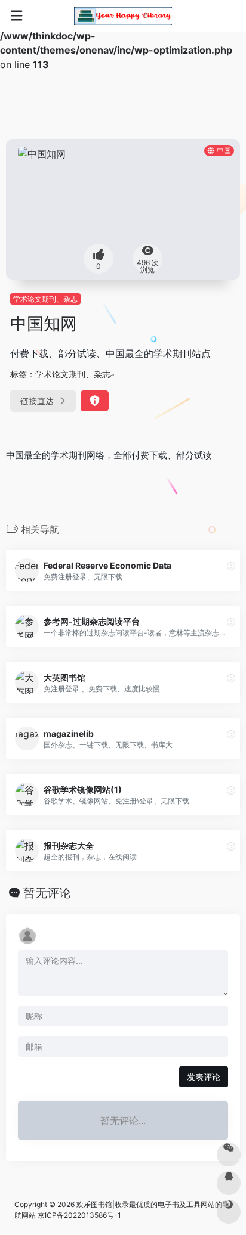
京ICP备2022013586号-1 (79, 1215)
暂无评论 (47, 893)
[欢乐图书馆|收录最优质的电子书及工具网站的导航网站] (122, 16)
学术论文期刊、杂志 (45, 298)
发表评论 (203, 1077)
